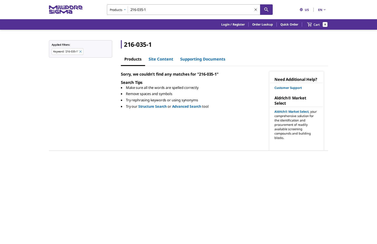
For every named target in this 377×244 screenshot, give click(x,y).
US (307, 10)
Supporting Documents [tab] (202, 59)
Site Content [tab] (161, 59)
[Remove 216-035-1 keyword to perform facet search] (80, 52)
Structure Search (152, 106)
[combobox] (190, 9)
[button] (233, 24)
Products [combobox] (116, 10)
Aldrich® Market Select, (291, 111)
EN (320, 10)
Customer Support (288, 88)
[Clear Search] (256, 10)
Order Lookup (262, 24)
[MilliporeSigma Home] (65, 9)
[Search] (266, 9)
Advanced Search (186, 106)
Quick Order (289, 24)
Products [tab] (133, 59)
